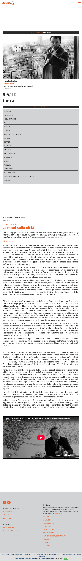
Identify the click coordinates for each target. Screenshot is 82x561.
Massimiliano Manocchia (10, 531)
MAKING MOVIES (8, 218)
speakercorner (49, 523)
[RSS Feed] (9, 502)
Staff (44, 502)
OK (66, 559)
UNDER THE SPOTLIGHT (12, 134)
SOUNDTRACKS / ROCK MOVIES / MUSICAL (19, 176)
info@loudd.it (59, 513)
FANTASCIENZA (9, 153)
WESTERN (7, 111)
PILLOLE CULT (9, 146)
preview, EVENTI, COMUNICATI (54, 536)
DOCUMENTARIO (10, 119)
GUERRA (7, 138)
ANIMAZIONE (8, 169)
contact (46, 542)
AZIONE (6, 161)
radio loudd (48, 526)
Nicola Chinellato (8, 527)
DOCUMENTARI (9, 173)
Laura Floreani (7, 511)
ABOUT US (46, 545)
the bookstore (49, 529)
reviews (46, 517)
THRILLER (7, 165)
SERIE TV (7, 180)
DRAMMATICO (9, 157)
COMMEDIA (8, 130)
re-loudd (46, 520)
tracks (46, 539)
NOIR (5, 123)
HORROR (7, 142)
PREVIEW (7, 127)
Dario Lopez (8, 241)
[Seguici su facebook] (4, 502)
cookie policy (59, 559)
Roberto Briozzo (8, 515)
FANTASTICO (8, 150)
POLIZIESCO (8, 115)
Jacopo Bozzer (7, 518)
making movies (49, 533)
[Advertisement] (41, 22)
